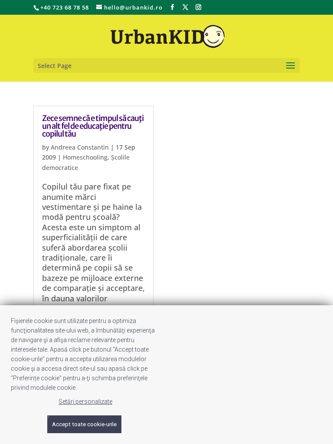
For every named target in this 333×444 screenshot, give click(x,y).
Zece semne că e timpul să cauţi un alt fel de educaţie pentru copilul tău (93, 126)
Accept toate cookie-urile (84, 424)
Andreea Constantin (80, 147)
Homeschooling (85, 157)
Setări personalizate (85, 401)
